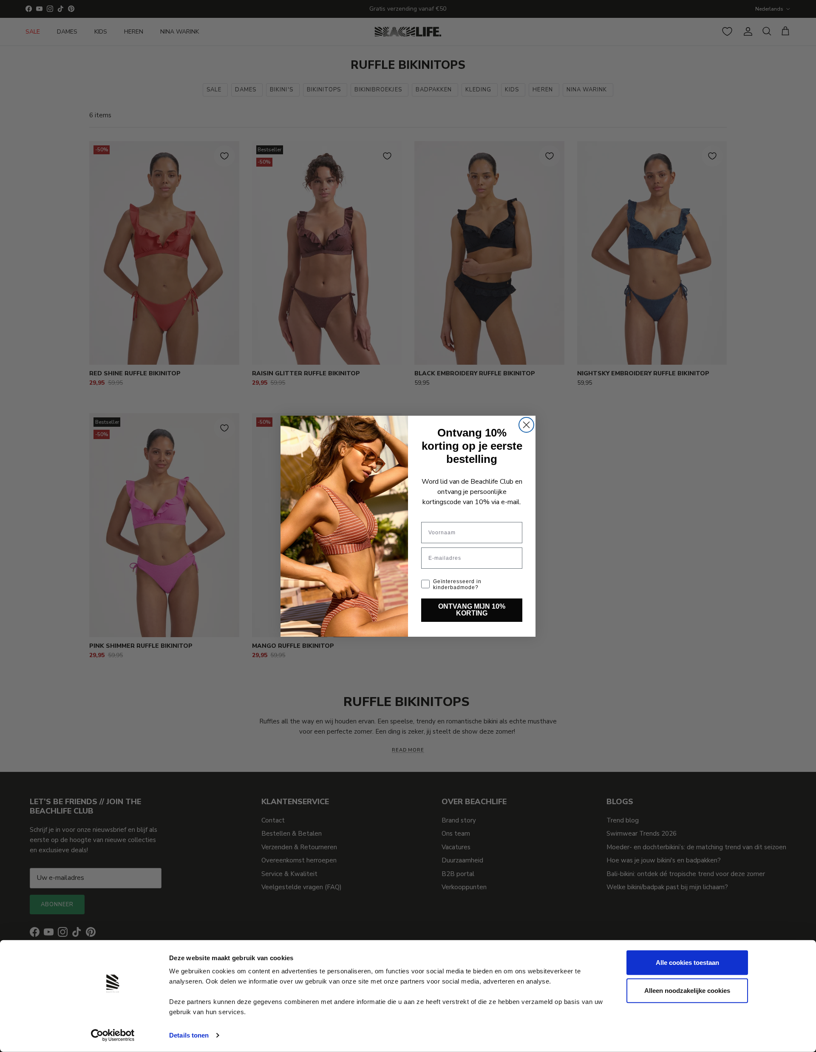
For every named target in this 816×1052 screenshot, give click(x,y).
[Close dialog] (526, 424)
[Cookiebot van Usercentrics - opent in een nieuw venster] (113, 1035)
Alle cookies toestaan (687, 962)
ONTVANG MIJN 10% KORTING (471, 610)
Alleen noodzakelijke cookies (687, 990)
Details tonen (189, 1035)
